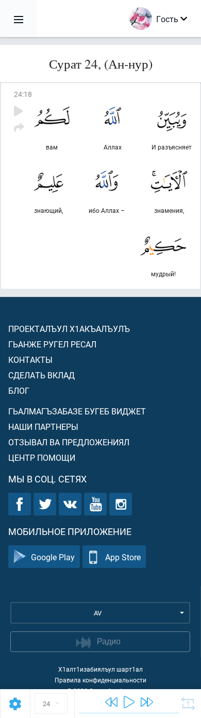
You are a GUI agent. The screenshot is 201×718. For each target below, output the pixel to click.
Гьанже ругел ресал (52, 344)
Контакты (30, 359)
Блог (18, 390)
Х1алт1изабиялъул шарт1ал (100, 669)
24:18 (23, 94)
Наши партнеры (43, 426)
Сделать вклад (41, 375)
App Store (123, 557)
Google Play (53, 557)
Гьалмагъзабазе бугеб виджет (77, 411)
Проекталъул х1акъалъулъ (69, 328)
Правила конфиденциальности (100, 680)
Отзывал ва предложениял (68, 442)
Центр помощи (41, 457)
